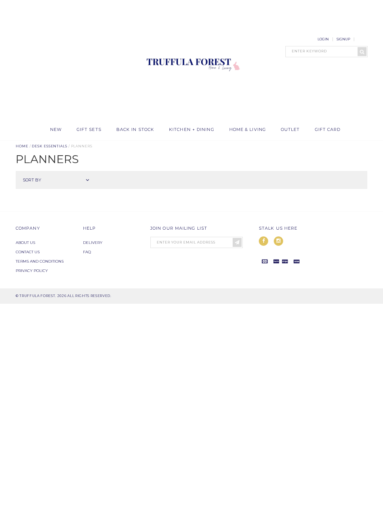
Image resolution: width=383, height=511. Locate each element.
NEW (56, 130)
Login (323, 39)
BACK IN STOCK (135, 130)
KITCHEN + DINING (191, 130)
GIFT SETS (89, 130)
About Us (25, 242)
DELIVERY (92, 242)
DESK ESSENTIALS (49, 146)
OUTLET (290, 130)
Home (22, 146)
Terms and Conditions (40, 261)
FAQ (87, 252)
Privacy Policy (32, 270)
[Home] (191, 113)
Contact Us (28, 252)
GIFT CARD (328, 130)
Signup (343, 39)
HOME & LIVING (247, 130)
